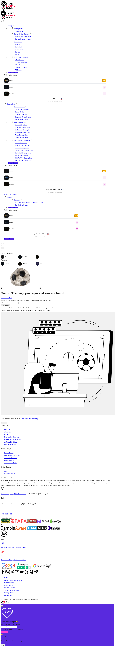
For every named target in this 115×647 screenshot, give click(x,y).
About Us (7, 432)
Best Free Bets (9, 471)
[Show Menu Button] (3, 243)
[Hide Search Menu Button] (1, 245)
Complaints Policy (10, 444)
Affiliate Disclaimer (10, 442)
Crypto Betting (9, 453)
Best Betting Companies (12, 455)
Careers (6, 434)
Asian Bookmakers (10, 458)
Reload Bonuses (9, 474)
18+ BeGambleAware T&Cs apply (55, 101)
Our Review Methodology (12, 439)
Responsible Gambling (11, 437)
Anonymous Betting (10, 463)
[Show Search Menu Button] (1, 21)
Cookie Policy (9, 595)
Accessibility (8, 585)
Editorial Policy (9, 588)
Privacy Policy (9, 593)
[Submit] (2, 248)
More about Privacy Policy (29, 419)
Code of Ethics (9, 583)
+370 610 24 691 (6, 514)
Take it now (4, 632)
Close (2, 645)
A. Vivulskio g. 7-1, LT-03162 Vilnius (13, 494)
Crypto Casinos (9, 460)
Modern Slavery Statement (13, 580)
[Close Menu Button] (3, 21)
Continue (3, 423)
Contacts (7, 429)
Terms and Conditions (11, 590)
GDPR (6, 577)
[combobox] (57, 249)
